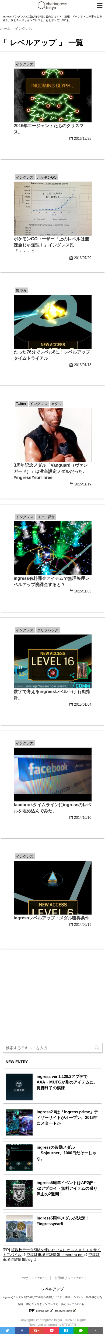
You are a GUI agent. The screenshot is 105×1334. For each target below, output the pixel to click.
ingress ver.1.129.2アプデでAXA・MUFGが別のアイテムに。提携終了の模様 (67, 1082)
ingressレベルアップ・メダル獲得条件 (51, 918)
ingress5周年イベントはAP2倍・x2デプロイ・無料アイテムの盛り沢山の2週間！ (67, 1188)
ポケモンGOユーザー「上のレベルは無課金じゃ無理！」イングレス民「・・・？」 (51, 245)
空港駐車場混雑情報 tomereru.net (54, 1254)
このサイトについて (33, 1278)
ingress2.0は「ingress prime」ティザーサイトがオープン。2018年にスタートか (67, 1117)
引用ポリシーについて (70, 1278)
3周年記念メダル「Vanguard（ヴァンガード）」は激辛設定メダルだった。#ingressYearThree (51, 471)
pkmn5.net (42, 1310)
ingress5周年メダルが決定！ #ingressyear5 (63, 1221)
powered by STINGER (60, 1325)
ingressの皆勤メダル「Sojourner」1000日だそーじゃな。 (66, 1153)
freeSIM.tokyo (63, 1310)
